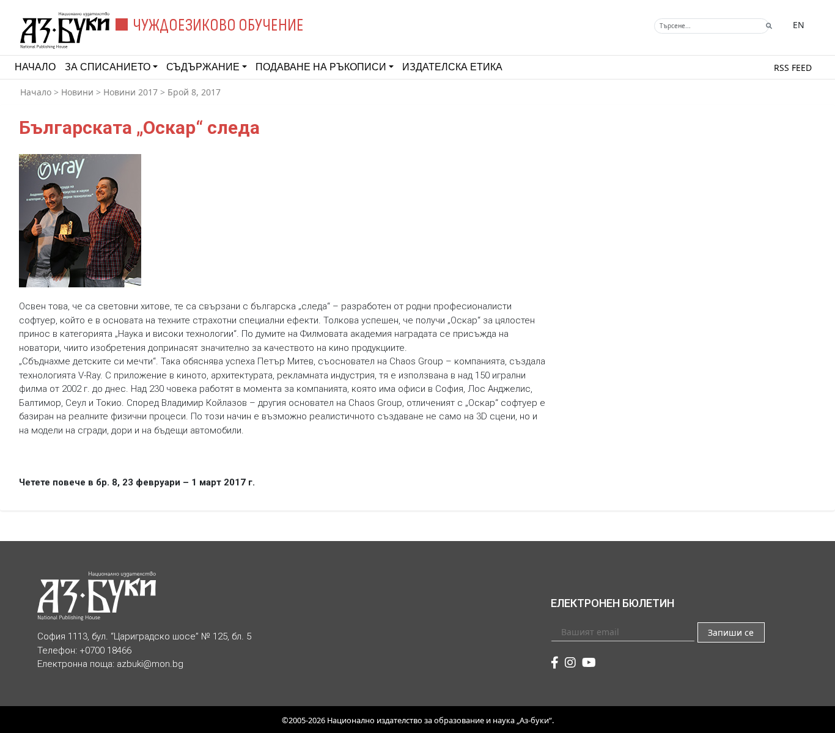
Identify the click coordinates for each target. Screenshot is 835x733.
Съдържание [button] (203, 67)
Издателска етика (452, 67)
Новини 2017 (130, 92)
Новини (77, 92)
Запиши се (731, 632)
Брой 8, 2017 (194, 92)
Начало (35, 67)
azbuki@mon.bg (150, 663)
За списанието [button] (107, 67)
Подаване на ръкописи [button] (321, 67)
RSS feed (793, 67)
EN (798, 25)
